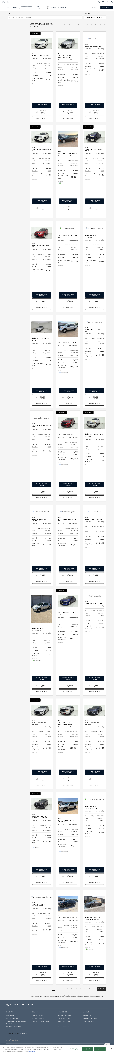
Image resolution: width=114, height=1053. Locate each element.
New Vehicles (10, 1015)
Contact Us (87, 1015)
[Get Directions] (103, 2)
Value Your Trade (64, 1021)
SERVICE (35, 1012)
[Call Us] (99, 2)
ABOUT (86, 1012)
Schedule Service (106, 7)
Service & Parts (37, 1015)
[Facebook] (7, 1040)
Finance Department (65, 1015)
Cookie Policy (31, 1051)
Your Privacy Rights (74, 1049)
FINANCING (62, 1012)
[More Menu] (2, 7)
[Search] (108, 2)
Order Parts (36, 1024)
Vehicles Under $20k (13, 1026)
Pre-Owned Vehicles (13, 1018)
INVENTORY (11, 1012)
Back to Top (101, 989)
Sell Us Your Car (64, 1024)
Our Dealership (88, 1021)
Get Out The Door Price (42, 112)
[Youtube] (13, 1040)
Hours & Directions (90, 1018)
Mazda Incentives (64, 1027)
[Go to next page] (104, 24)
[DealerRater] (16, 1040)
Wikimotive (24, 1033)
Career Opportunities (91, 1024)
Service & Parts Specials (40, 1021)
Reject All (87, 1049)
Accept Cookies (100, 1049)
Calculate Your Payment (41, 105)
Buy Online (95, 7)
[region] (57, 1049)
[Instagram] (10, 1040)
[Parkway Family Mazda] (48, 7)
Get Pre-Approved (64, 1018)
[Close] (111, 1049)
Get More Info (41, 118)
